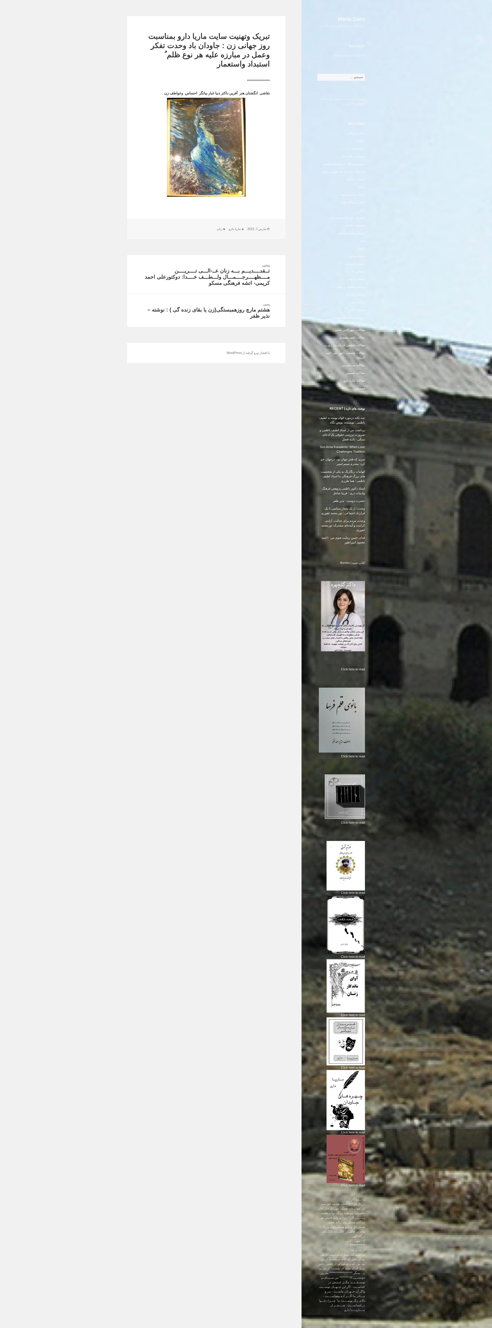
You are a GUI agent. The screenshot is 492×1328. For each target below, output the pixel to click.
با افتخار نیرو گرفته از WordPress (248, 352)
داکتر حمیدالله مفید (353, 202)
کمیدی (361, 248)
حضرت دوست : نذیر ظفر (348, 500)
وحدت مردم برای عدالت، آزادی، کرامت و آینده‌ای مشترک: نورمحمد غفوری (343, 525)
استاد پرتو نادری (355, 133)
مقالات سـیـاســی (353, 365)
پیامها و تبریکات (355, 179)
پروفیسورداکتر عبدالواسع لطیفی (344, 163)
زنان (362, 210)
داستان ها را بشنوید (353, 194)
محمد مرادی (357, 256)
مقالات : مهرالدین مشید (350, 329)
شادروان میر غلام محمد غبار (347, 217)
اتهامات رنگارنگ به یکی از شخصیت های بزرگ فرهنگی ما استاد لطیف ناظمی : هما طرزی (343, 476)
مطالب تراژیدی (355, 294)
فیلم (362, 240)
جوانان (361, 186)
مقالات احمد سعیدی (352, 337)
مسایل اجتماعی (355, 263)
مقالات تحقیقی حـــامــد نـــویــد (344, 345)
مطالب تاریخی (356, 279)
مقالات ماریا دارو (354, 380)
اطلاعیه (360, 140)
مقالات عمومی (355, 372)
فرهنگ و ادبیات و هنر (351, 233)
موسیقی (359, 388)
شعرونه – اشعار (355, 225)
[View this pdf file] (339, 669)
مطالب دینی (357, 302)
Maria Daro (351, 19)
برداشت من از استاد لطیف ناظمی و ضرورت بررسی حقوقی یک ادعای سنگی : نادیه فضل (342, 434)
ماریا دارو (235, 229)
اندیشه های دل (356, 148)
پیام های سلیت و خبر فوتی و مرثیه (343, 171)
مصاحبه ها (358, 271)
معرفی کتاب (357, 309)
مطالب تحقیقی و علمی (350, 286)
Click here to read (353, 669)
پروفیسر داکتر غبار (353, 156)
